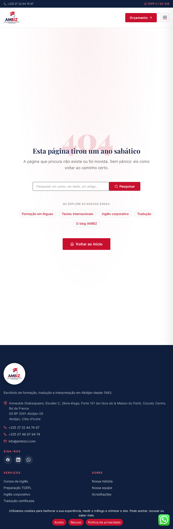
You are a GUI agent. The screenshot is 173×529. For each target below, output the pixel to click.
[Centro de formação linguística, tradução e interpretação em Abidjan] (12, 17)
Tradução (144, 214)
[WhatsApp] (28, 459)
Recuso (76, 522)
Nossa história (102, 481)
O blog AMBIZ (86, 223)
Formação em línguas (37, 214)
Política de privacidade (104, 522)
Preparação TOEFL (18, 488)
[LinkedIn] (18, 459)
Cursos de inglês (16, 481)
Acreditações (101, 494)
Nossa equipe (102, 488)
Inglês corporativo (115, 214)
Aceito (59, 522)
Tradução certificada (19, 501)
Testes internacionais (77, 214)
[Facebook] (8, 459)
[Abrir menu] (164, 17)
